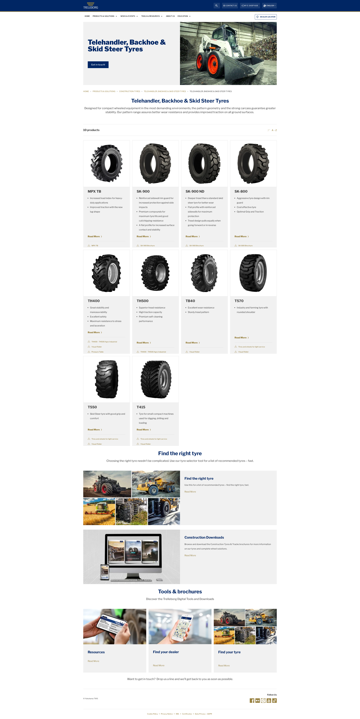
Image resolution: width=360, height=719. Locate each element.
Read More (94, 236)
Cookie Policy (152, 714)
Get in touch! (98, 64)
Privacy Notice (167, 714)
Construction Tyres (129, 91)
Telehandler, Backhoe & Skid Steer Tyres (165, 91)
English (270, 6)
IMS (177, 714)
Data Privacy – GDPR (203, 714)
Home (86, 91)
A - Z (274, 130)
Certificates (187, 714)
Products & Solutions (104, 91)
